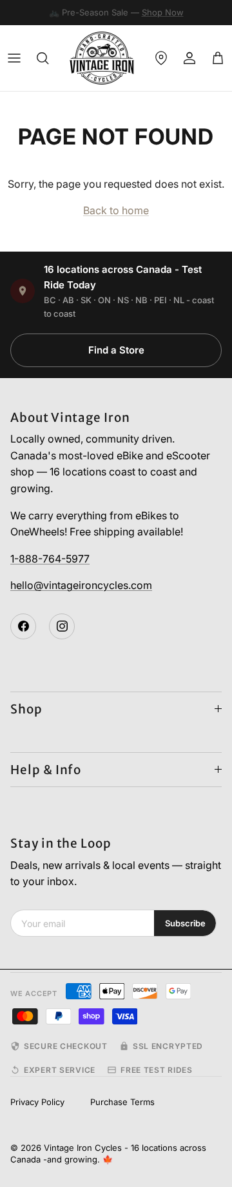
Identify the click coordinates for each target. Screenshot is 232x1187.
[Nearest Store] (161, 58)
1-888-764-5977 (50, 558)
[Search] (42, 58)
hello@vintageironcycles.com (81, 585)
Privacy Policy (37, 1102)
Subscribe (185, 923)
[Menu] (14, 58)
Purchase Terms (122, 1102)
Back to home (116, 210)
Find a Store (116, 350)
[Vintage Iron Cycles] (102, 58)
